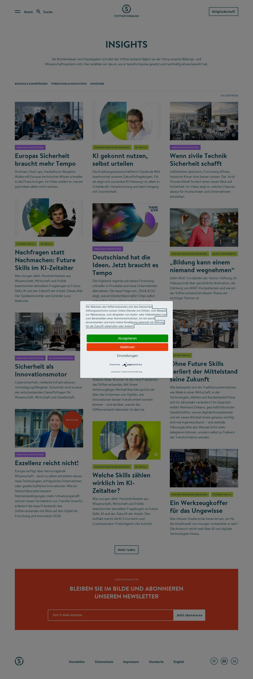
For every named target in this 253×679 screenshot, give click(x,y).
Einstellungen (127, 356)
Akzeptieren (127, 338)
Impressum (116, 372)
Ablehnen (127, 347)
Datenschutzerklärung (132, 372)
